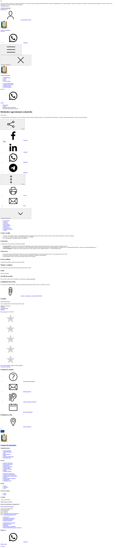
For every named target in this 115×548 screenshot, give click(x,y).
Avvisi (4, 488)
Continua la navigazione (5, 8)
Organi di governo (7, 450)
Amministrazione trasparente (9, 522)
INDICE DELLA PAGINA (6, 218)
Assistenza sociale (7, 85)
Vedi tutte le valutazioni (5, 366)
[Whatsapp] (13, 100)
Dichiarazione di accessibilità (9, 526)
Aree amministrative (7, 451)
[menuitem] (15, 140)
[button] (6, 77)
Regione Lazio (4, 9)
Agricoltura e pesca (7, 480)
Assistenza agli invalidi (8, 84)
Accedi (2, 102)
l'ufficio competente (31, 279)
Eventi (4, 494)
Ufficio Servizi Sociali (5, 301)
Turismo (5, 470)
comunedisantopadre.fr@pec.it (9, 514)
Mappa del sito (4, 544)
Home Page (5, 105)
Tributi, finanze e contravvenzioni (10, 476)
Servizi (4, 106)
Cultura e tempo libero (8, 464)
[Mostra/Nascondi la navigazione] (11, 49)
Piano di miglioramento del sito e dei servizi (12, 527)
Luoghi (4, 493)
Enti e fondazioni (6, 454)
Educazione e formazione (8, 473)
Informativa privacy (7, 524)
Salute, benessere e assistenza (9, 107)
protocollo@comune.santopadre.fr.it (11, 513)
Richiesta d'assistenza (7, 520)
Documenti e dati (6, 457)
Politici (4, 455)
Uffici (4, 453)
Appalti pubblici (6, 467)
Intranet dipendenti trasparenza (7, 506)
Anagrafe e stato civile (8, 463)
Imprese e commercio (7, 466)
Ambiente (5, 477)
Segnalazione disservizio (8, 519)
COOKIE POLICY (5, 5)
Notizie (4, 485)
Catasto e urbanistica (7, 469)
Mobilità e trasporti (7, 471)
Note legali (5, 525)
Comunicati (5, 487)
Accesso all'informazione (8, 83)
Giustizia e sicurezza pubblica (9, 474)
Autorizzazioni (6, 479)
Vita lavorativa (6, 465)
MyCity (3, 546)
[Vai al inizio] (1, 429)
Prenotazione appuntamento (9, 518)
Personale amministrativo (8, 456)
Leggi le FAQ (6, 517)
